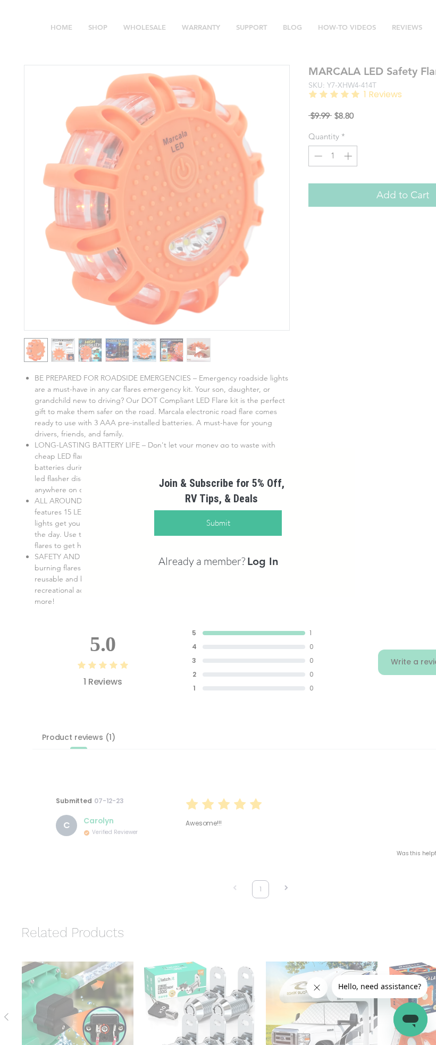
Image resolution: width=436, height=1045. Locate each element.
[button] (127, 395)
